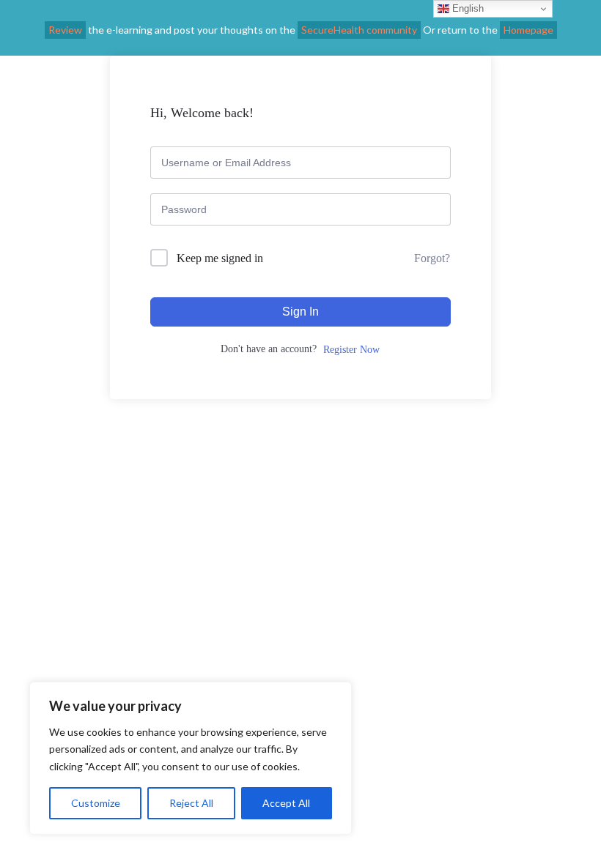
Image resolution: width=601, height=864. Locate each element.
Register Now (351, 349)
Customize (95, 803)
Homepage (528, 29)
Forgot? (432, 258)
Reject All (191, 803)
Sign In (300, 311)
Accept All (286, 803)
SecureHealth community (359, 29)
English (466, 8)
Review (65, 29)
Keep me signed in (220, 258)
